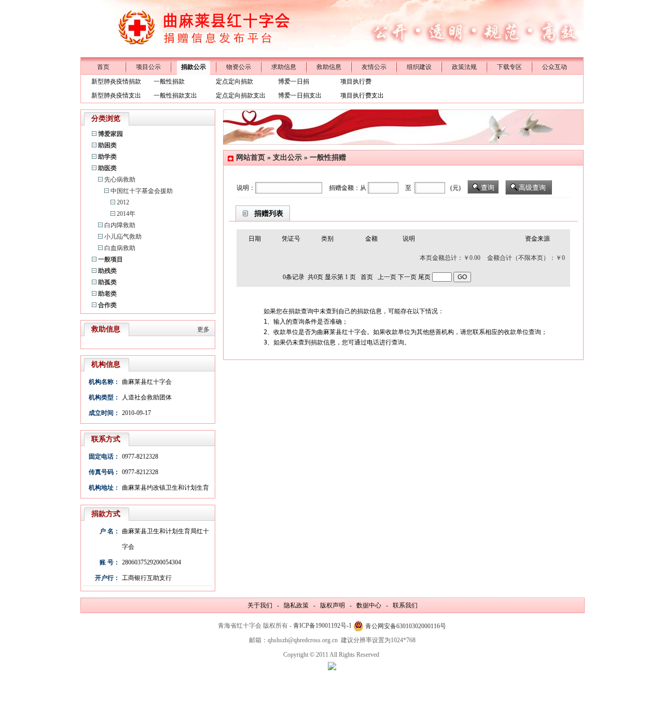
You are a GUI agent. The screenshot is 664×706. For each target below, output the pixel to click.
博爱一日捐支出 (300, 95)
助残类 (107, 270)
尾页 (424, 277)
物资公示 (238, 67)
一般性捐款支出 (175, 95)
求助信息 (283, 67)
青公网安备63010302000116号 (405, 626)
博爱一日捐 (293, 81)
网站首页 (250, 157)
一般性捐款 (169, 81)
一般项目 (110, 259)
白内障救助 (119, 225)
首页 (103, 67)
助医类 (107, 168)
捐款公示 (193, 67)
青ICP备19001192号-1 (322, 625)
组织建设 (419, 67)
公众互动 (554, 67)
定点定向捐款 (234, 81)
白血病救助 (119, 248)
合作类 (107, 305)
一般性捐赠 (328, 157)
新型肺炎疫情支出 (116, 95)
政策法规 (464, 67)
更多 (203, 329)
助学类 (107, 156)
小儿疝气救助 (123, 236)
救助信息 (328, 67)
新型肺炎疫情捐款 (116, 81)
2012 (123, 202)
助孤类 (107, 282)
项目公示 (148, 67)
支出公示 (287, 157)
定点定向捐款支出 (241, 95)
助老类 (107, 293)
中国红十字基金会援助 (141, 191)
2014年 (126, 213)
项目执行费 (355, 81)
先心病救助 (119, 179)
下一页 (407, 277)
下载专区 (509, 67)
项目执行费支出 (362, 95)
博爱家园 (110, 133)
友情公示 (374, 67)
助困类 (107, 145)
